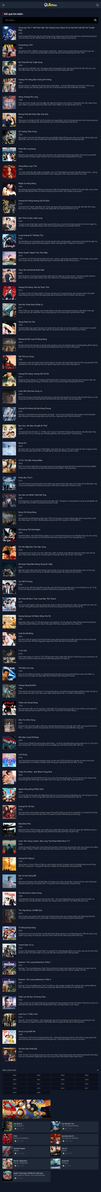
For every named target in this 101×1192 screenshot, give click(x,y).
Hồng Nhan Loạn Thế (27, 166)
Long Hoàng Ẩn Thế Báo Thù (30, 235)
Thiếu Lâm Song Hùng (28, 703)
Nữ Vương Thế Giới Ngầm (29, 529)
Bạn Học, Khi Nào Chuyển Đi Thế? (32, 426)
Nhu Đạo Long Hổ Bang (28, 737)
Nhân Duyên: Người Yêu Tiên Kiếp (33, 253)
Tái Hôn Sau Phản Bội (27, 1049)
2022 (14, 1080)
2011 (86, 1088)
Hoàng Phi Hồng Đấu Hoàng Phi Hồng (34, 79)
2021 (38, 1080)
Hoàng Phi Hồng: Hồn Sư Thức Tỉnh (33, 287)
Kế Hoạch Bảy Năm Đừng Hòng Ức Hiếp (35, 564)
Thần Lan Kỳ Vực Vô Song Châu (32, 997)
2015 (86, 1084)
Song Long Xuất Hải (26, 1031)
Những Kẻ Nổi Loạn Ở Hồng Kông (32, 339)
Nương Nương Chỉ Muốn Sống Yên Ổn (34, 616)
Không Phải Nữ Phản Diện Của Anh (33, 114)
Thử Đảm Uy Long (26, 668)
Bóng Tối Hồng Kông (27, 512)
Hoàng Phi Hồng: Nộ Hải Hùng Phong (34, 408)
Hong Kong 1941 (25, 45)
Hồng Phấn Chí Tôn (26, 322)
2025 (38, 1075)
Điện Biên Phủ (24, 824)
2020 (62, 1080)
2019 (86, 1080)
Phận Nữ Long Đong (27, 149)
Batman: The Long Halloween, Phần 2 (34, 979)
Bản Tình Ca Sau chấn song (30, 218)
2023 (86, 1075)
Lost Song (22, 754)
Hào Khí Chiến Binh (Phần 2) (30, 304)
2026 (14, 1075)
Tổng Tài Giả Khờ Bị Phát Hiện (31, 270)
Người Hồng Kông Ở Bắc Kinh (31, 789)
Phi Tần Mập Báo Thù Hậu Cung (32, 547)
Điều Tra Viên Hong (26, 720)
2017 (38, 1084)
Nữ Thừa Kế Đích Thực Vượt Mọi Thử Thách (37, 599)
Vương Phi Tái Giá (26, 806)
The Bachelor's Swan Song (30, 893)
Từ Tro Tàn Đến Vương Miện (30, 460)
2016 (62, 1084)
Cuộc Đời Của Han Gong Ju (30, 391)
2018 (14, 1084)
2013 (38, 1088)
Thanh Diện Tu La (26, 945)
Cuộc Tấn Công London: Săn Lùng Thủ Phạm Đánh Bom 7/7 (44, 841)
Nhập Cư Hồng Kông (27, 183)
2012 (62, 1088)
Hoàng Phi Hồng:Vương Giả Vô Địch (34, 201)
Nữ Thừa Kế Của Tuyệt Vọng (30, 62)
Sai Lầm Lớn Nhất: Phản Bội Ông (32, 495)
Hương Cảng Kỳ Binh (27, 685)
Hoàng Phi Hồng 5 (26, 858)
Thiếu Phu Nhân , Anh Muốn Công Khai (35, 772)
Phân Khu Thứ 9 (25, 478)
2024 (62, 1075)
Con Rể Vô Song (25, 581)
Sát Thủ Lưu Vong (26, 356)
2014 (14, 1088)
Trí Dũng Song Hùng (27, 927)
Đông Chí (22, 443)
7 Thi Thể (22, 651)
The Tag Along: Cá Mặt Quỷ (30, 910)
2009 (38, 1092)
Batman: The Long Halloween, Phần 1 (34, 962)
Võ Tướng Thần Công (27, 131)
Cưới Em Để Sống (25, 633)
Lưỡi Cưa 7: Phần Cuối (28, 1014)
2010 (14, 1092)
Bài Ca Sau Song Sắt (27, 876)
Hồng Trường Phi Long (28, 97)
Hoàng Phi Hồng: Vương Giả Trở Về (33, 374)
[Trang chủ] (50, 6)
